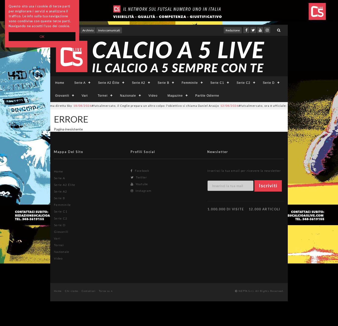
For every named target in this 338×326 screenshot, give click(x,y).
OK (42, 37)
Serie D (269, 83)
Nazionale (128, 95)
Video (153, 95)
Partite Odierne (207, 95)
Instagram (143, 191)
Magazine (175, 95)
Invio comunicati (109, 30)
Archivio (88, 30)
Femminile (190, 83)
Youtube (141, 184)
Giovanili (62, 95)
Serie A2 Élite (109, 83)
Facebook (141, 171)
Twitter (141, 177)
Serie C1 (217, 83)
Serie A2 (138, 83)
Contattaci (89, 290)
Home (59, 83)
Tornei (103, 95)
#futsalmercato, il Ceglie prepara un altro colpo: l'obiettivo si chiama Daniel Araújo (139, 106)
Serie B (163, 83)
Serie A (80, 83)
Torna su (105, 290)
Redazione (233, 30)
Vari (85, 95)
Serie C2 (243, 83)
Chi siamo (71, 290)
